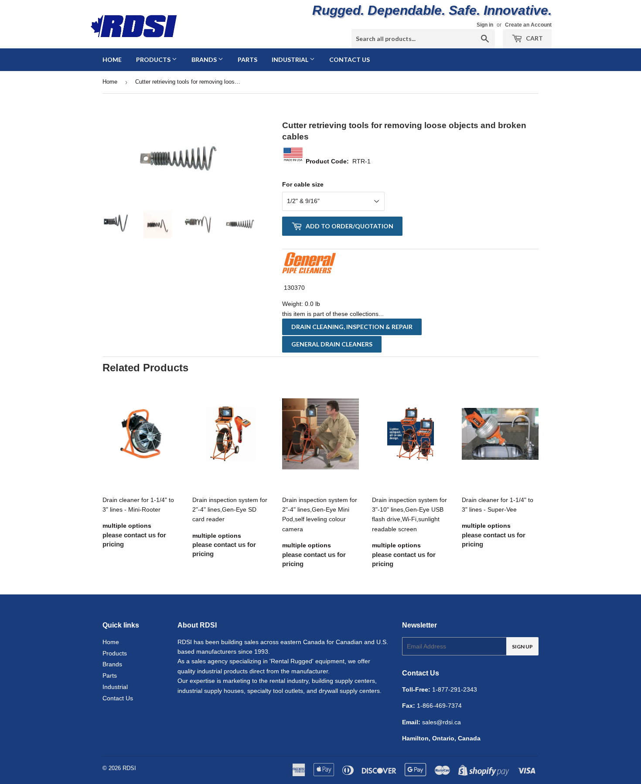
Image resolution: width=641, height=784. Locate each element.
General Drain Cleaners (331, 344)
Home (112, 59)
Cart (534, 38)
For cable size (303, 184)
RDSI (129, 768)
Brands (204, 59)
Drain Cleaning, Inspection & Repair (352, 326)
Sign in (485, 25)
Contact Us (349, 59)
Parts (247, 59)
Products (154, 59)
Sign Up (522, 646)
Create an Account (528, 25)
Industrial (291, 59)
